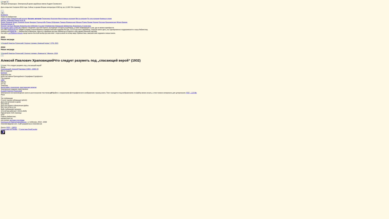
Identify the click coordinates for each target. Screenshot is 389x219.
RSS (8, 127)
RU (2, 13)
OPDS (14, 127)
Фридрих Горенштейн (38, 22)
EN (7, 15)
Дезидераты (77, 26)
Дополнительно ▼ (7, 24)
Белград (4, 73)
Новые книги (5, 18)
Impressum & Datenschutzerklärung (13, 122)
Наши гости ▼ (20, 20)
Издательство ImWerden (29, 26)
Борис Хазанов (6, 22)
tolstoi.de (13, 31)
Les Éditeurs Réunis (15, 33)
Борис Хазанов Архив (21, 22)
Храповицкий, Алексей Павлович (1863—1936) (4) (19, 69)
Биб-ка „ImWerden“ (8, 20)
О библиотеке (50, 26)
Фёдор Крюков (121, 22)
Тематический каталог (19, 18)
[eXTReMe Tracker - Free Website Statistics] (3, 133)
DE (4, 15)
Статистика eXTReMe (9, 129)
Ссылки (41, 26)
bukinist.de (12, 29)
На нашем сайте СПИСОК (11, 28)
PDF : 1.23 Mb (191, 93)
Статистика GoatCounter (28, 129)
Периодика (46, 18)
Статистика (86, 26)
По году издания (93, 18)
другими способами (17, 120)
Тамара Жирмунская (68, 22)
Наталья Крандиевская (107, 22)
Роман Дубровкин (53, 22)
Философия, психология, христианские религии (18, 87)
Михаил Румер (81, 22)
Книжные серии (106, 18)
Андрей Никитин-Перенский (11, 91)
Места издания (81, 18)
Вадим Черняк (92, 22)
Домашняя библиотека (63, 26)
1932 (2, 80)
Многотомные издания (66, 18)
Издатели (54, 18)
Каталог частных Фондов (10, 26)
